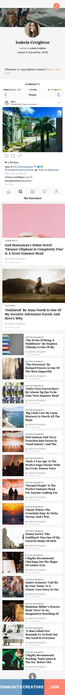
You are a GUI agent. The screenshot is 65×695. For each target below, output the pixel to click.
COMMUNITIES (11, 687)
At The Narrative (12, 262)
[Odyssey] (26, 6)
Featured (10, 306)
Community (11, 241)
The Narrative (32, 198)
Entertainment (34, 337)
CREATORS (33, 687)
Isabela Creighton (16, 258)
